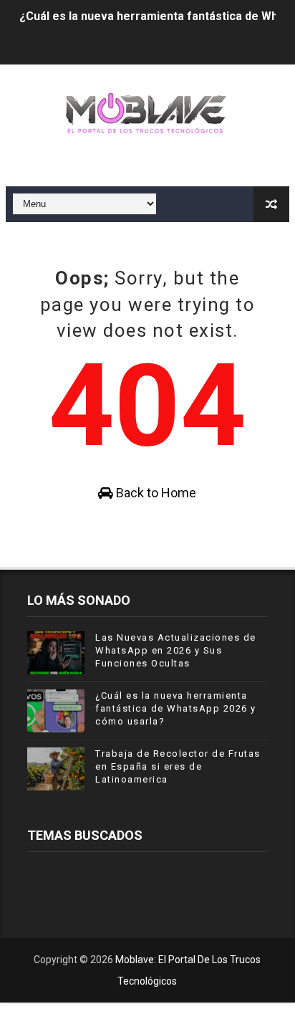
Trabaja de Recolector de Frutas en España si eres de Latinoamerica (178, 766)
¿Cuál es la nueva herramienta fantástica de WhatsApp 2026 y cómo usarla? (175, 708)
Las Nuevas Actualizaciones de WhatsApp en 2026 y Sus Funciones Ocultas (175, 650)
